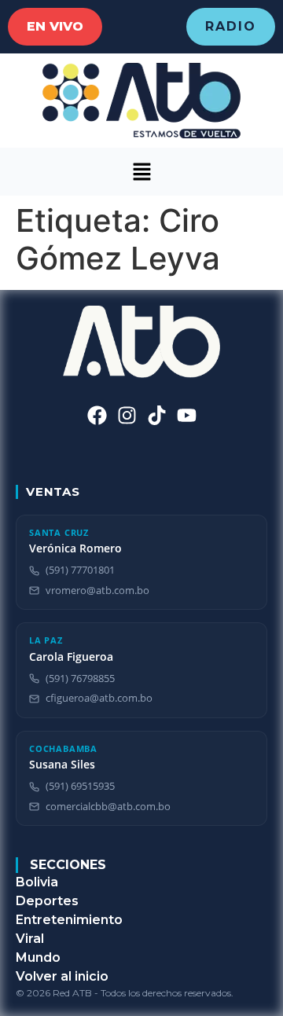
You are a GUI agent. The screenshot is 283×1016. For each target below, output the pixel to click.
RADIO (230, 26)
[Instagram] (127, 415)
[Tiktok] (157, 415)
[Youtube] (186, 415)
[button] (141, 172)
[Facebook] (97, 415)
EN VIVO (55, 26)
